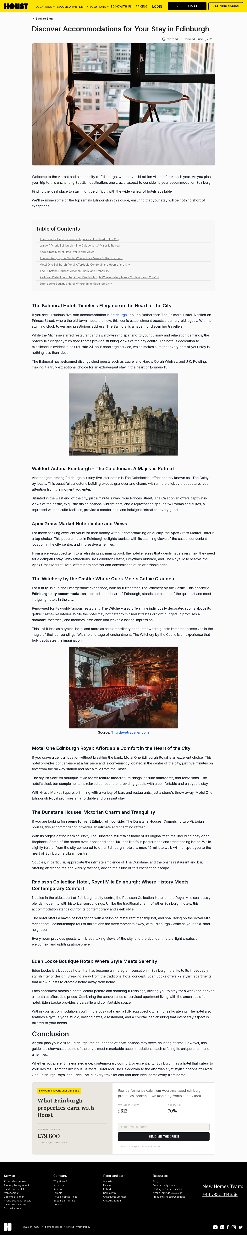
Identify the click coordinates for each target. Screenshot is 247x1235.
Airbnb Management (15, 1181)
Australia (108, 1181)
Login (157, 6)
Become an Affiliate (64, 1200)
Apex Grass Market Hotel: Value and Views (67, 251)
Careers (57, 1192)
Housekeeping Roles (65, 1196)
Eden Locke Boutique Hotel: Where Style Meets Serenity (76, 283)
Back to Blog (44, 18)
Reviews (58, 1189)
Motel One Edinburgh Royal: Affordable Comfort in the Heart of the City (85, 264)
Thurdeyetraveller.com (130, 732)
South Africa (110, 1192)
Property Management (16, 1185)
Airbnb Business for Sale (17, 1200)
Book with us (121, 6)
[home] (19, 6)
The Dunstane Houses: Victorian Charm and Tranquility (74, 271)
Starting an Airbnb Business (168, 1189)
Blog (155, 1181)
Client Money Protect (16, 1204)
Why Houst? (60, 1181)
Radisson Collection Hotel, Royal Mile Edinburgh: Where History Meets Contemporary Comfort (99, 277)
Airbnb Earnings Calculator (167, 1192)
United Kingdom (112, 1200)
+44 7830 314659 (225, 6)
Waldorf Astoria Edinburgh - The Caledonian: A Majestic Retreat (80, 245)
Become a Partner (14, 1196)
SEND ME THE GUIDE (163, 1136)
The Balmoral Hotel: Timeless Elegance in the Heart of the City (79, 239)
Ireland (107, 1189)
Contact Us (59, 1204)
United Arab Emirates (115, 1196)
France (107, 1185)
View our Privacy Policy (77, 1226)
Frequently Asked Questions (169, 1196)
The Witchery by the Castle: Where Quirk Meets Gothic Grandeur (81, 258)
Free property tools (164, 1185)
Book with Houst (13, 1208)
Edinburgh (119, 315)
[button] (44, 6)
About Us (58, 1185)
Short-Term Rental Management (14, 1191)
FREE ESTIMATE (187, 6)
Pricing (141, 6)
